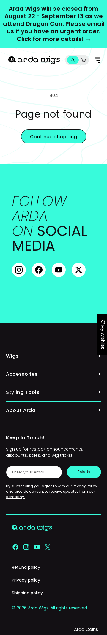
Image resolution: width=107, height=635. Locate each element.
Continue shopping (53, 136)
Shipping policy (27, 593)
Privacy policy (26, 580)
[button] (73, 60)
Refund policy (26, 567)
